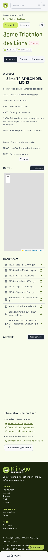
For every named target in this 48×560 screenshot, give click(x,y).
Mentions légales (10, 541)
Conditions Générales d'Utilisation (17, 549)
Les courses (8, 489)
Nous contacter (10, 528)
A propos (10, 59)
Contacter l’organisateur (19, 447)
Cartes (23, 59)
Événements (8, 15)
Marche (6, 492)
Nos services (9, 512)
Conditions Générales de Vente (16, 545)
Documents (37, 59)
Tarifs (5, 515)
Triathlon (7, 502)
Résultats (24, 25)
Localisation (37, 168)
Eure (19, 15)
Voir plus (24, 159)
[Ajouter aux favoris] (42, 25)
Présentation (10, 25)
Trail (5, 499)
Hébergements (36, 337)
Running (7, 496)
